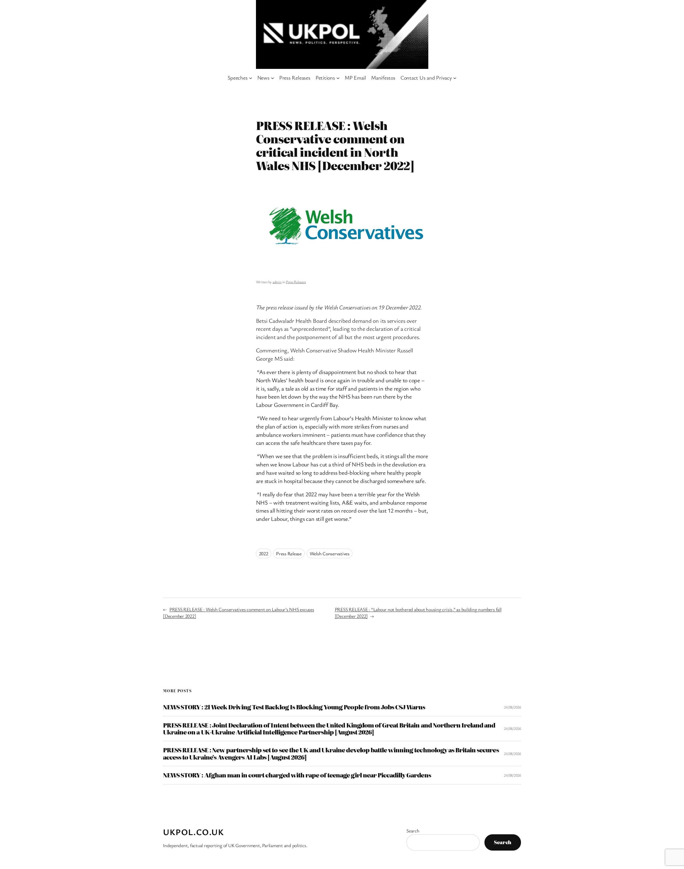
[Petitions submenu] (338, 77)
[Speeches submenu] (250, 77)
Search (412, 830)
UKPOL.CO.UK (193, 831)
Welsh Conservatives (329, 553)
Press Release (289, 553)
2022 (263, 553)
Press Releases (296, 281)
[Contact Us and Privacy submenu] (454, 77)
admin (277, 281)
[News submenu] (272, 77)
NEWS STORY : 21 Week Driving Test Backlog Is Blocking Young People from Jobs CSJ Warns (294, 706)
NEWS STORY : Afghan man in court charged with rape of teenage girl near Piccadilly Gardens (297, 775)
